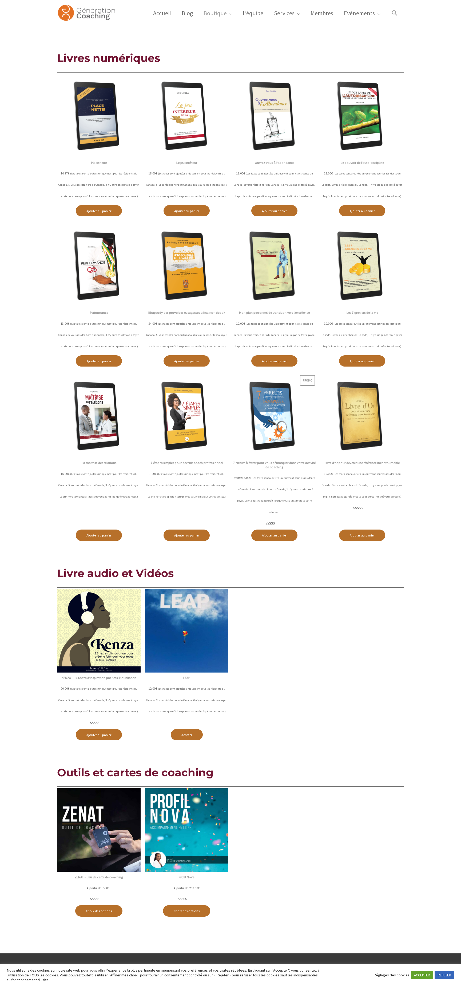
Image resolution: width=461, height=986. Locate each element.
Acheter (186, 735)
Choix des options (99, 911)
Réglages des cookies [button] (391, 975)
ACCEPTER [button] (422, 975)
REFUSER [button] (444, 975)
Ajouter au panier (98, 211)
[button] (395, 13)
